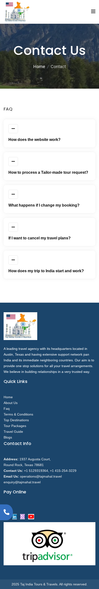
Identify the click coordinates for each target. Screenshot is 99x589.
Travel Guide (13, 431)
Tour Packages (15, 426)
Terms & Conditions (18, 414)
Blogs (8, 437)
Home (39, 66)
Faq (7, 408)
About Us (11, 403)
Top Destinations (16, 420)
